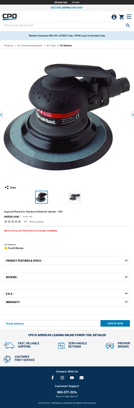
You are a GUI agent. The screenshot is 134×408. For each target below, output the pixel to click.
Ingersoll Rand (11, 216)
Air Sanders (66, 45)
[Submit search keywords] (127, 25)
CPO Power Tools (60, 2)
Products (8, 45)
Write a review (36, 222)
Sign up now (115, 323)
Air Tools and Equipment (30, 45)
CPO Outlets (76, 2)
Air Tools (51, 45)
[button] (41, 197)
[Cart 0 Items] (121, 17)
